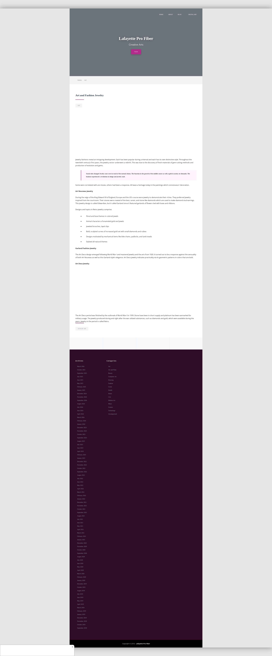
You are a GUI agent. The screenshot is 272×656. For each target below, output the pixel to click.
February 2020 (81, 577)
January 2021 (81, 539)
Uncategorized (112, 414)
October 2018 (81, 624)
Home (161, 14)
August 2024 (81, 404)
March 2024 (80, 417)
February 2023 (81, 455)
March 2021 (80, 533)
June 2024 (80, 410)
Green (110, 387)
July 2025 (80, 376)
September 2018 (82, 628)
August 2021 (81, 516)
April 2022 (80, 489)
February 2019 (81, 611)
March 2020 (80, 573)
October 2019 (81, 587)
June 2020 (80, 563)
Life (109, 397)
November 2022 (82, 465)
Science (110, 407)
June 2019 (80, 597)
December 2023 (82, 427)
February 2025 (81, 387)
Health (110, 390)
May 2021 (80, 526)
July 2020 (80, 560)
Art (85, 80)
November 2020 (82, 546)
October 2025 (81, 370)
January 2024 (81, 424)
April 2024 (80, 414)
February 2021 (81, 536)
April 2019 (80, 604)
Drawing (110, 380)
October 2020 (81, 550)
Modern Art (111, 400)
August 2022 (81, 475)
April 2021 (80, 529)
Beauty (110, 373)
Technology (111, 410)
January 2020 (81, 580)
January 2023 (81, 458)
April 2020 (80, 570)
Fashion (110, 383)
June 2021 (80, 523)
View (136, 52)
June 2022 (80, 482)
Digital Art (192, 14)
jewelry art (82, 328)
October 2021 (81, 509)
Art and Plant (112, 370)
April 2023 (80, 451)
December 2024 (82, 393)
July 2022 (80, 478)
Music (110, 404)
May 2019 (80, 601)
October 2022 (81, 468)
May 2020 (80, 567)
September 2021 (82, 512)
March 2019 (80, 607)
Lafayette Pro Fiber (143, 644)
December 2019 (82, 584)
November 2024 (82, 397)
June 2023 (80, 448)
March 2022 (80, 492)
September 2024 (82, 400)
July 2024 (80, 407)
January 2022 (81, 499)
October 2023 (81, 434)
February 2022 (81, 495)
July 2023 (80, 444)
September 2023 (82, 438)
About (170, 14)
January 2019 (81, 614)
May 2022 (80, 485)
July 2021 (80, 519)
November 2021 (82, 506)
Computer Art (112, 376)
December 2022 (82, 461)
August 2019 (81, 590)
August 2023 (81, 441)
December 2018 (82, 618)
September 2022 (82, 472)
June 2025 (80, 380)
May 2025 (80, 383)
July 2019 (80, 594)
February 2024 (81, 421)
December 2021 (82, 502)
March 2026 (80, 366)
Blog (179, 14)
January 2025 (81, 390)
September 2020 (82, 553)
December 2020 (82, 543)
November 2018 (82, 621)
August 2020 (81, 556)
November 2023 (82, 431)
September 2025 (82, 373)
